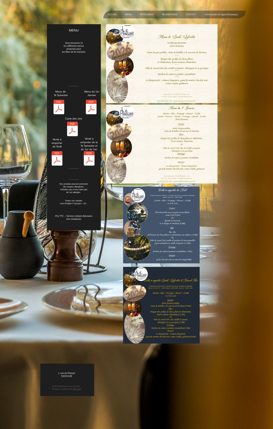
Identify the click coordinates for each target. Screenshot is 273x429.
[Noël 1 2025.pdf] (57, 159)
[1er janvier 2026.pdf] (91, 107)
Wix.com (77, 388)
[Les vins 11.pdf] (72, 129)
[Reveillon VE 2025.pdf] (89, 159)
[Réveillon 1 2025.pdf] (59, 107)
